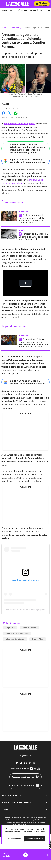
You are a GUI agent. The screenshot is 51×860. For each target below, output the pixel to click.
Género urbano (29, 627)
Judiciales (23, 211)
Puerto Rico (37, 639)
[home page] (25, 747)
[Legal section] (47, 809)
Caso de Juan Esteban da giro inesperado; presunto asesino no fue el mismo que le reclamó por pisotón (33, 343)
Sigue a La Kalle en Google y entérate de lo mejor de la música (28, 382)
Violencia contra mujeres (17, 633)
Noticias (15, 28)
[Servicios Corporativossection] (47, 802)
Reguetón (10, 627)
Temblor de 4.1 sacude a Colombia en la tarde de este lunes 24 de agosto (33, 236)
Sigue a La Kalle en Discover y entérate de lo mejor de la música (28, 161)
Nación (22, 230)
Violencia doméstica (15, 639)
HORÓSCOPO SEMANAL (25, 10)
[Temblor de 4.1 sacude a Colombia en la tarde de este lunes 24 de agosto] (9, 234)
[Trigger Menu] (3, 4)
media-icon (25, 854)
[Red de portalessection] (47, 795)
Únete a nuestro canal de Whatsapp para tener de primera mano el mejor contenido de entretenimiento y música (27, 148)
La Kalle (5, 28)
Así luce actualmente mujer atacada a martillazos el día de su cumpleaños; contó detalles (33, 219)
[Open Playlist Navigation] (47, 854)
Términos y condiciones (22, 819)
